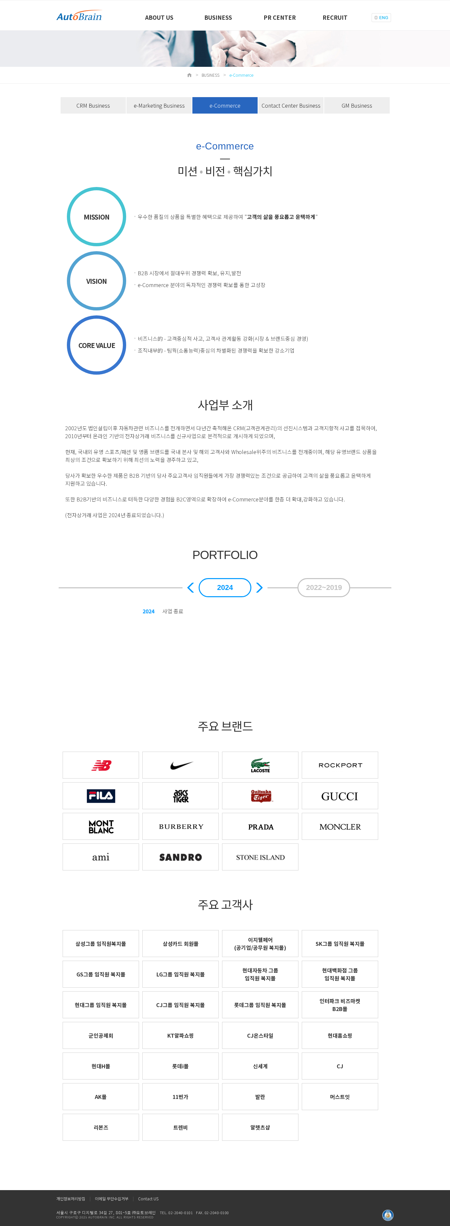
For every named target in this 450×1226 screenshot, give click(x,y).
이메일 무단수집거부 (111, 1198)
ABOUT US (159, 17)
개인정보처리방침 (70, 1198)
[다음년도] (259, 587)
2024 (225, 587)
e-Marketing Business (159, 105)
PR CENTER (280, 17)
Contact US (148, 1198)
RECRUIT (335, 17)
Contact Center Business (291, 105)
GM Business (357, 105)
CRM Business (93, 105)
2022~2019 (324, 587)
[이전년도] (191, 587)
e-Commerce (225, 105)
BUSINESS (218, 17)
